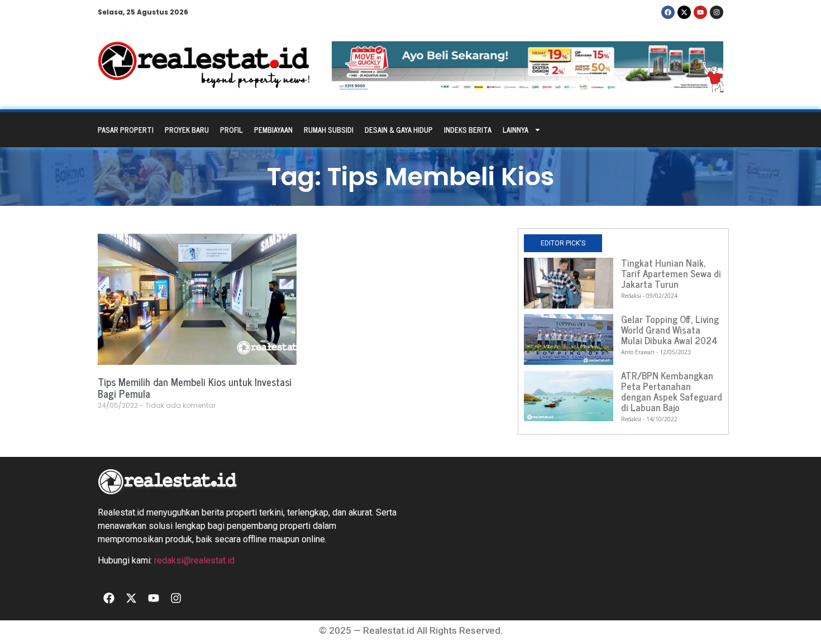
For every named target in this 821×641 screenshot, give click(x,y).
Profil (231, 130)
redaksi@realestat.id (194, 560)
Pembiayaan (273, 130)
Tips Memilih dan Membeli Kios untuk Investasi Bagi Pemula (195, 387)
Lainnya (515, 130)
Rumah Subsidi (329, 130)
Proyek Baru (187, 130)
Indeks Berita (467, 130)
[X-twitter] (684, 12)
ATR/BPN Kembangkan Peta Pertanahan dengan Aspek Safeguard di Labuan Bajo (671, 391)
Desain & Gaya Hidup (399, 130)
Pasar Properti (126, 130)
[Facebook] (668, 12)
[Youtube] (700, 12)
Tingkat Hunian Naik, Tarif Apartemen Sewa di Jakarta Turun (671, 273)
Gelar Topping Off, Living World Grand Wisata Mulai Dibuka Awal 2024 (670, 329)
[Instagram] (716, 12)
